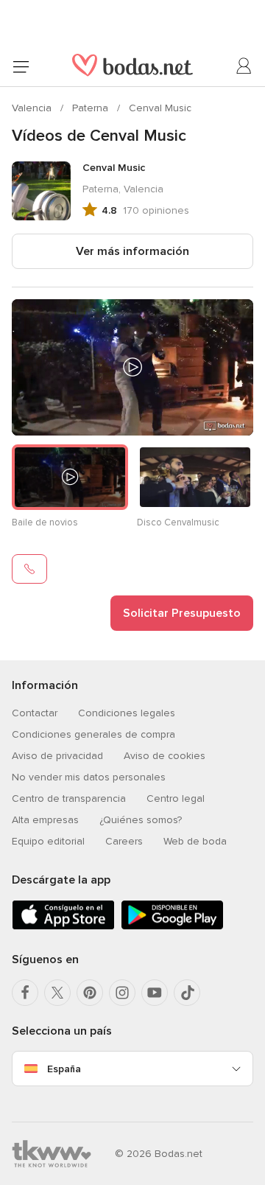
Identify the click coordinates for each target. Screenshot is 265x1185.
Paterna (91, 108)
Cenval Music (160, 108)
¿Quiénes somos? (140, 820)
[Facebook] (25, 992)
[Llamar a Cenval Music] (29, 569)
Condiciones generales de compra (93, 734)
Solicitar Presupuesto (182, 613)
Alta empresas (45, 820)
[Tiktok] (187, 992)
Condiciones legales (126, 713)
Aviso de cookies (164, 755)
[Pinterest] (90, 992)
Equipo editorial (48, 841)
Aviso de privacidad (57, 755)
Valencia (33, 108)
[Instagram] (122, 992)
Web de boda (195, 841)
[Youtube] (154, 992)
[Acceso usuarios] (244, 66)
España (64, 1069)
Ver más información (132, 251)
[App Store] (63, 926)
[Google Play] (172, 926)
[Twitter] (57, 992)
